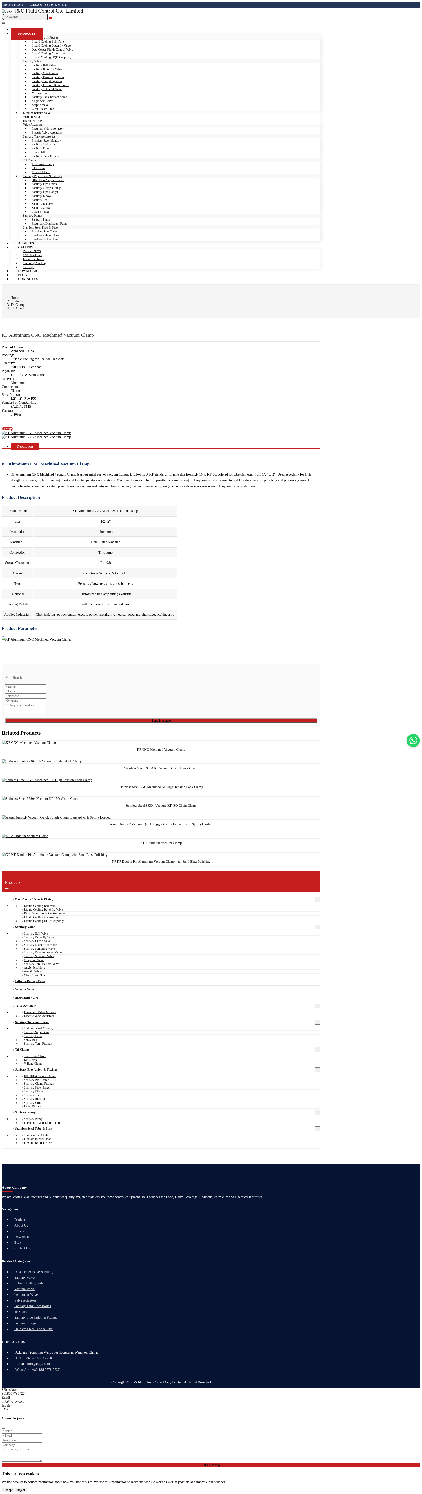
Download (21, 1237)
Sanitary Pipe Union (44, 184)
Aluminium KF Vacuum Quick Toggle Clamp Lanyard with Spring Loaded (161, 824)
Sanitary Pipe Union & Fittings (42, 176)
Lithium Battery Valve (37, 112)
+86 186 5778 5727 (55, 4)
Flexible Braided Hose (45, 239)
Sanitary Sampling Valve (47, 81)
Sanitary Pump (41, 219)
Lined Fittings (40, 211)
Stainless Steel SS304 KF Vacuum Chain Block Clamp (161, 768)
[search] (50, 18)
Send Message (161, 720)
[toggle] (3, 23)
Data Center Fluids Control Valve (52, 49)
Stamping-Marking (34, 263)
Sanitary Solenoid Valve (47, 89)
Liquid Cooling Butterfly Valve (51, 45)
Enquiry (7, 429)
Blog (17, 1242)
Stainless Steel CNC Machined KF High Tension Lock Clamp (161, 787)
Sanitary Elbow (41, 196)
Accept (8, 1490)
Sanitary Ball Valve (44, 65)
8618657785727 (13, 1393)
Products (26, 33)
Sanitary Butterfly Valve (47, 69)
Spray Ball (38, 152)
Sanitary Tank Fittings (45, 156)
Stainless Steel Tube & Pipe (40, 227)
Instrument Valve (33, 120)
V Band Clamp (41, 172)
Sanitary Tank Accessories (39, 136)
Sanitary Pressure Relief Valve (50, 85)
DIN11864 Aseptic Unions (48, 180)
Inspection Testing (34, 259)
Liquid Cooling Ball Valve (48, 41)
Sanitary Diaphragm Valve (48, 77)
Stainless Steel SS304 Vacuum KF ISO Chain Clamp (161, 805)
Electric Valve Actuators (47, 132)
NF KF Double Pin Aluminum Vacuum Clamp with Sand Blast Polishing (161, 861)
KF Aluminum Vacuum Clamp (161, 843)
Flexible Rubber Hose (45, 235)
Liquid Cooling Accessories (49, 53)
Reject (21, 1490)
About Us (21, 1225)
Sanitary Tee (39, 199)
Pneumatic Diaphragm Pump (49, 223)
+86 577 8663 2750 (38, 1358)
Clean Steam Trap (43, 109)
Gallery (25, 247)
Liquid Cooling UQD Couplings (52, 57)
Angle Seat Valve (42, 101)
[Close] (3, 1428)
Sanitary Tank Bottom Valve (49, 97)
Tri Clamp (29, 160)
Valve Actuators (32, 124)
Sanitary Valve (32, 61)
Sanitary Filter (41, 148)
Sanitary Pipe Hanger (45, 192)
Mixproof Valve (41, 93)
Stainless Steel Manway (46, 140)
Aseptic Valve (40, 105)
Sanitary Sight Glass (44, 144)
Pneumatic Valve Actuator (48, 128)
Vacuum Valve (31, 116)
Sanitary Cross (41, 207)
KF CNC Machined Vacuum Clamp (161, 749)
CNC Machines (32, 255)
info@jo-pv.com (13, 4)
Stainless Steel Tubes (45, 231)
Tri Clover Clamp (43, 164)
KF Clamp (38, 168)
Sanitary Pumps (32, 215)
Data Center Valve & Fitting (34, 899)
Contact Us (28, 279)
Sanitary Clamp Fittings (46, 188)
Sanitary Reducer (42, 203)
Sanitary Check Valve (45, 73)
